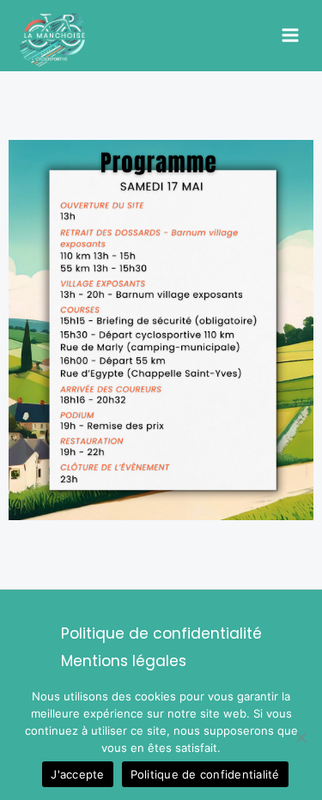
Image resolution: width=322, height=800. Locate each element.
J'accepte (77, 774)
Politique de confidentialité (161, 633)
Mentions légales (123, 661)
